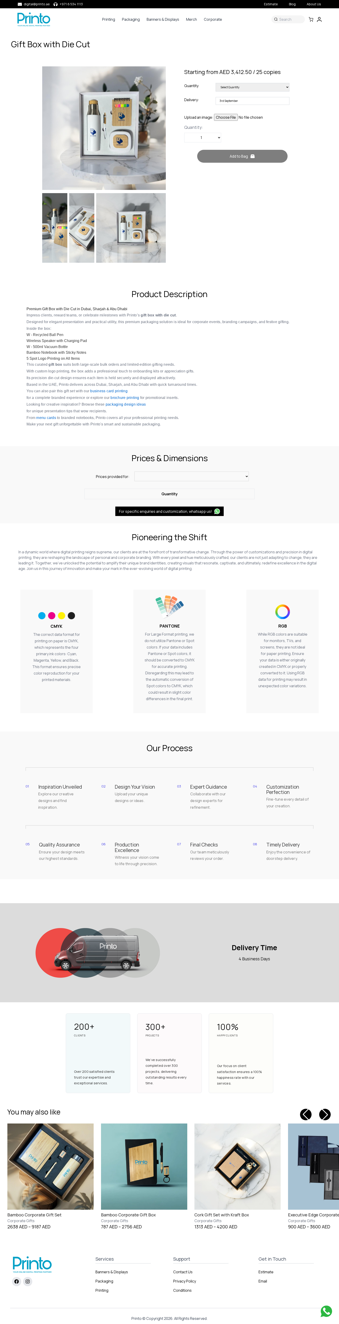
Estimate (271, 4)
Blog (292, 4)
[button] (325, 1114)
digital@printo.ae (37, 4)
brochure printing (124, 398)
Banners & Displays (163, 19)
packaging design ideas (126, 404)
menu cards (46, 418)
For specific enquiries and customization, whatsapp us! (165, 511)
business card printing (109, 391)
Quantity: (193, 127)
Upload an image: (199, 117)
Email (263, 1281)
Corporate (213, 19)
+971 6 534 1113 (71, 4)
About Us (314, 4)
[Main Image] (104, 128)
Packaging (131, 19)
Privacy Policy (184, 1281)
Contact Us (183, 1271)
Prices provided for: (112, 476)
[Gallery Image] (54, 228)
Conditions (182, 1290)
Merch (191, 19)
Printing (108, 19)
